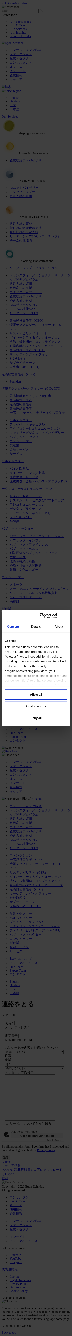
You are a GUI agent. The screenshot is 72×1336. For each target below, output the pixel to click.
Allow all (36, 694)
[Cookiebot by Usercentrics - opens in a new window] (42, 615)
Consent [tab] (13, 626)
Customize (33, 706)
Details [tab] (36, 626)
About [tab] (59, 626)
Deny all (36, 718)
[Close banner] (66, 615)
